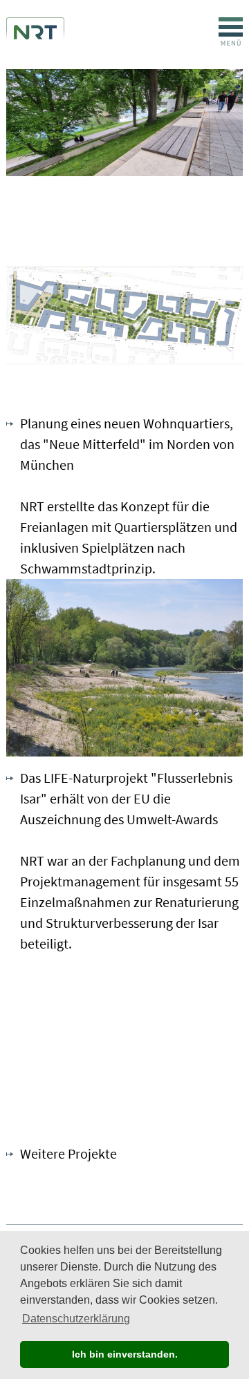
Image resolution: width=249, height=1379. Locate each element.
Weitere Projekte (68, 1153)
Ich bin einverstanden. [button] (125, 1354)
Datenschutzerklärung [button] (76, 1318)
